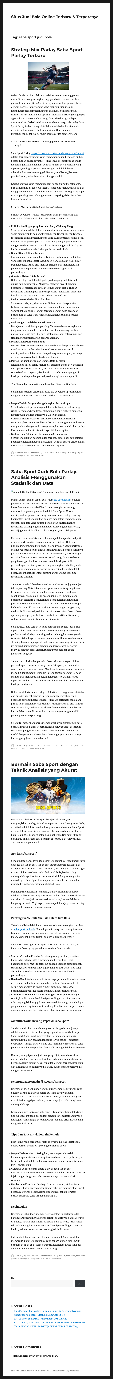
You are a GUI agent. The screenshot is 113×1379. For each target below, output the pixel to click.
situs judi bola (36, 1259)
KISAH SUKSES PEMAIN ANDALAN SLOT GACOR (40, 1318)
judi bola (61, 1256)
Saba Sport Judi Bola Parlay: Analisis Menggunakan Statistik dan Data (44, 477)
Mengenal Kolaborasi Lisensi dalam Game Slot (39, 1314)
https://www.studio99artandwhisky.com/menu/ (57, 153)
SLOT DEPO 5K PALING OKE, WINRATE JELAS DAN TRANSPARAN (49, 1322)
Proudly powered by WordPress (65, 1371)
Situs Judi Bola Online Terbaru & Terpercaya (55, 16)
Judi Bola (53, 453)
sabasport (20, 455)
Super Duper (21, 453)
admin (18, 745)
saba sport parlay (18, 748)
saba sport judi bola (74, 745)
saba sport (64, 453)
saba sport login (61, 499)
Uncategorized (48, 1256)
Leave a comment (35, 455)
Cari (13, 1278)
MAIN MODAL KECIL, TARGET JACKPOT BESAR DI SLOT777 (46, 1326)
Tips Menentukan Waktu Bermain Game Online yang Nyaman (47, 1311)
